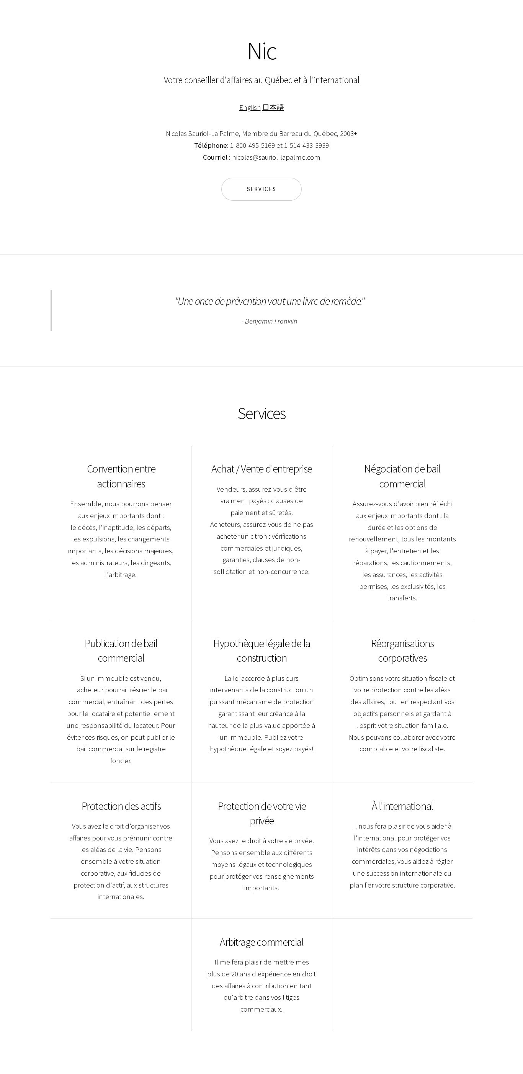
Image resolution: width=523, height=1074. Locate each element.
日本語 (273, 107)
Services (261, 189)
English (250, 107)
